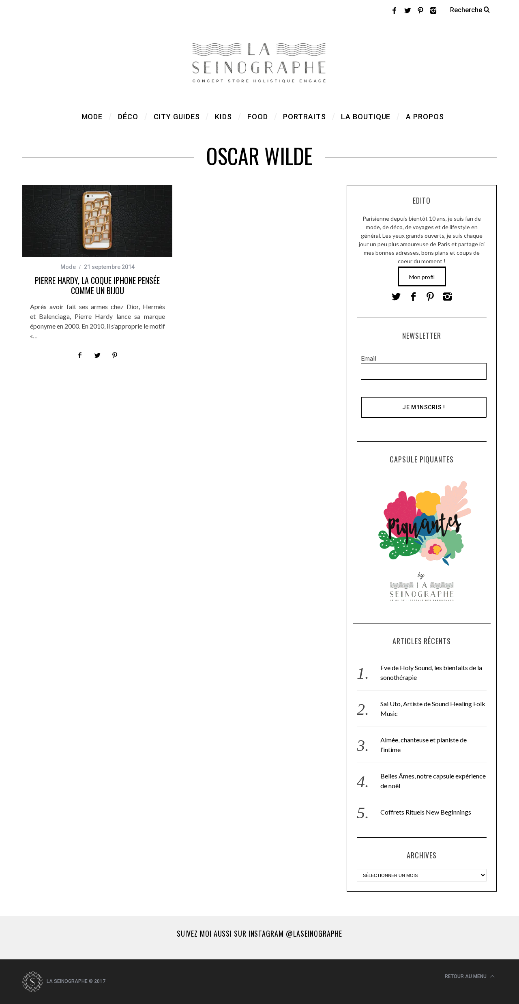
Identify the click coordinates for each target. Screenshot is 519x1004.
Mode (68, 267)
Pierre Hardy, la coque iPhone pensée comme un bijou (97, 285)
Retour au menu (466, 976)
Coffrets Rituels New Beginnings (425, 812)
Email (368, 358)
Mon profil (422, 276)
